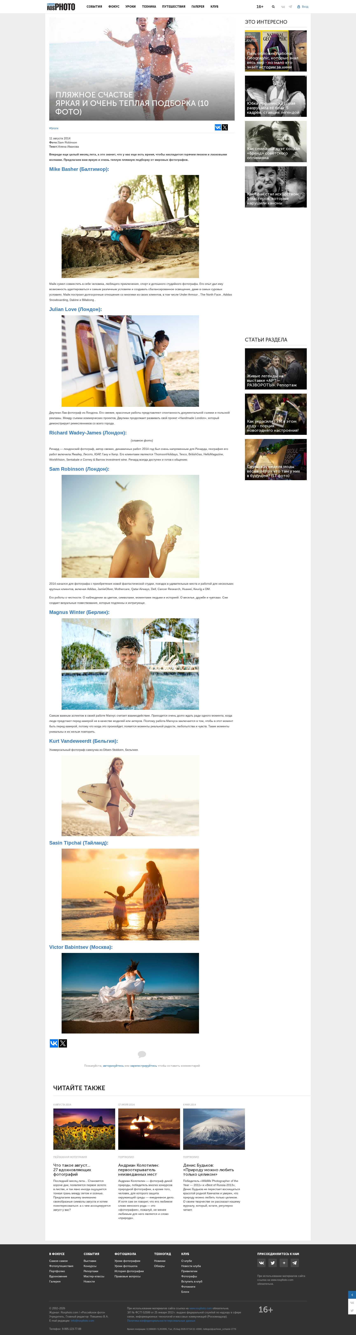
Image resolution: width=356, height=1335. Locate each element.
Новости (89, 1281)
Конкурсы (90, 1266)
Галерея (198, 6)
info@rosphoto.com (82, 1320)
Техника (149, 6)
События (94, 6)
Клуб (214, 6)
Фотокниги (188, 1286)
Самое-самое (58, 1260)
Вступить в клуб (191, 1281)
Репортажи (91, 1271)
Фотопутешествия (61, 1266)
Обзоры (159, 1266)
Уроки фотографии (127, 1260)
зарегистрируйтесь (143, 1065)
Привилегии (189, 1271)
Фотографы (189, 1276)
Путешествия (173, 6)
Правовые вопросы (128, 1276)
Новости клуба (191, 1266)
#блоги (53, 128)
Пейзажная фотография (70, 1157)
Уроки (130, 6)
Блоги (185, 1291)
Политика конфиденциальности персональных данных (161, 1320)
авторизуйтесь (113, 1065)
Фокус (113, 6)
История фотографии (129, 1271)
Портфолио (126, 1157)
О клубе (186, 1260)
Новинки (159, 1260)
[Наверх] (350, 1321)
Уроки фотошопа (126, 1266)
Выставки (90, 1260)
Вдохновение (58, 1276)
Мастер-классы (94, 1276)
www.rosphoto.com (282, 1279)
